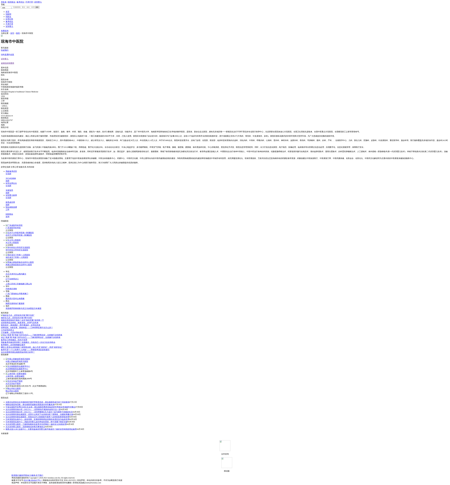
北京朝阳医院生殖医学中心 (17, 369)
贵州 (15, 299)
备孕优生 (20, 2)
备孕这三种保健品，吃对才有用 (14, 340)
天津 (11, 274)
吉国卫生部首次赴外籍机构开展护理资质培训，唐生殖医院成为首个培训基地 (37, 402)
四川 (11, 299)
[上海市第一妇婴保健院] (16, 374)
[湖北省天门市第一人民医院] (18, 255)
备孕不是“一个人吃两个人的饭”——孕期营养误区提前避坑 (25, 350)
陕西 (7, 304)
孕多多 (4, 2)
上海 (7, 284)
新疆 (22, 304)
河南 (7, 289)
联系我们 (15, 475)
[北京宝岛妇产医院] (14, 381)
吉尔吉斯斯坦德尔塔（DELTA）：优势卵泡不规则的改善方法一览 (33, 409)
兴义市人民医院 (12, 243)
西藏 (22, 299)
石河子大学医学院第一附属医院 (19, 235)
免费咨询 (4, 31)
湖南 (15, 289)
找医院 (8, 14)
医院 (18, 33)
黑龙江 (16, 279)
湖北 (11, 289)
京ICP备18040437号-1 (32, 480)
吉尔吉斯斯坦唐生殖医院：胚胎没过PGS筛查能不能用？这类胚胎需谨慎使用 (37, 417)
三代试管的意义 (7, 330)
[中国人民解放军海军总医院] (18, 359)
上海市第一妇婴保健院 (15, 376)
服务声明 (23, 475)
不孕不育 (29, 2)
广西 (11, 294)
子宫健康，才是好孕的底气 (12, 332)
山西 (19, 274)
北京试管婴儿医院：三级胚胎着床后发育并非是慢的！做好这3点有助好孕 (36, 424)
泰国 (39, 308)
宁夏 (19, 304)
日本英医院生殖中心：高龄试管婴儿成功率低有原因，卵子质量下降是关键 (37, 422)
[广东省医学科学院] (14, 225)
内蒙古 (23, 274)
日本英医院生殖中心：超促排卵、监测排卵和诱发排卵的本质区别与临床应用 (37, 419)
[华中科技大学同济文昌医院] (18, 247)
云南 (19, 299)
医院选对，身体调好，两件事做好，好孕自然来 (20, 325)
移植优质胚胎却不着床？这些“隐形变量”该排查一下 (22, 320)
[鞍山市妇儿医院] (13, 388)
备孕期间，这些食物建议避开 (13, 345)
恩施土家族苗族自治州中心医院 (19, 265)
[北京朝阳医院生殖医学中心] (18, 366)
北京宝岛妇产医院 (13, 384)
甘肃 (11, 304)
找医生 (8, 17)
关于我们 (39, 475)
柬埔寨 (18, 308)
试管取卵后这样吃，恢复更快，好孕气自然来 (19, 323)
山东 (30, 284)
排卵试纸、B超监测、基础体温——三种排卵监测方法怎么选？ (27, 328)
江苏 (11, 284)
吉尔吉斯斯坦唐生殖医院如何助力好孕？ (18, 352)
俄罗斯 (12, 308)
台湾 (19, 294)
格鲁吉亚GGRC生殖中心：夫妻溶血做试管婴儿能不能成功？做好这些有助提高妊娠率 (41, 429)
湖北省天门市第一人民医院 (17, 257)
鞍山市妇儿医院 (12, 391)
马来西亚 (30, 308)
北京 (7, 274)
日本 (36, 308)
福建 (22, 284)
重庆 (7, 299)
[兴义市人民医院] (13, 240)
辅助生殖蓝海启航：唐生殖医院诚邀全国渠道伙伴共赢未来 (30, 405)
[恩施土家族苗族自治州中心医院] (20, 262)
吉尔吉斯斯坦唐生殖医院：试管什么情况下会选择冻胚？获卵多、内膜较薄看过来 (39, 414)
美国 (7, 308)
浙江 (15, 284)
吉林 (11, 279)
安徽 (19, 284)
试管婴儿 (38, 2)
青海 (15, 304)
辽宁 (7, 279)
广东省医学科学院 (13, 228)
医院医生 (11, 2)
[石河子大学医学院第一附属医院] (20, 233)
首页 (7, 12)
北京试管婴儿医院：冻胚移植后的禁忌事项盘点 (25, 427)
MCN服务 (31, 475)
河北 (15, 274)
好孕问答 (9, 19)
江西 (26, 284)
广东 (7, 294)
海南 (15, 294)
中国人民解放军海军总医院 (17, 361)
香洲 (22, 294)
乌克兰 (23, 308)
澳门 (26, 294)
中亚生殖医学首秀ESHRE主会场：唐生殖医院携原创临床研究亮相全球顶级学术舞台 (40, 407)
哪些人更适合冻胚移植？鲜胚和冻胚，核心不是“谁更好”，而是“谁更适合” (31, 347)
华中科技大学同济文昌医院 (17, 250)
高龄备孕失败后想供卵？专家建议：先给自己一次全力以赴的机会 (28, 342)
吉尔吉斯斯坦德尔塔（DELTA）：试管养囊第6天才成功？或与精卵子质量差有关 (39, 412)
